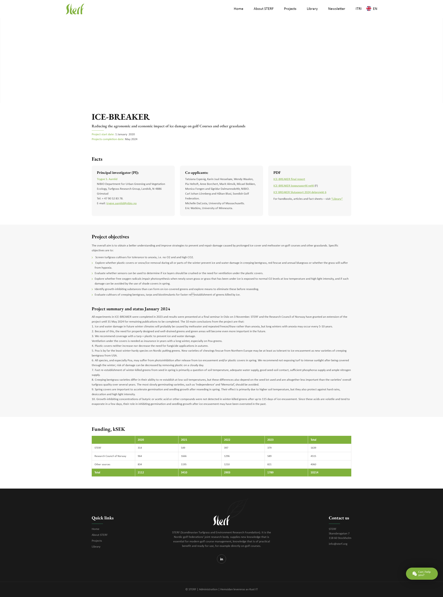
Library (96, 546)
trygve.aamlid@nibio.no (121, 203)
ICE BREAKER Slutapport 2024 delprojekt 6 (299, 192)
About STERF (100, 535)
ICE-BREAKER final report (289, 179)
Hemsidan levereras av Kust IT (239, 589)
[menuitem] (238, 9)
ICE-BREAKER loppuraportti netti (293, 185)
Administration (208, 589)
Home (95, 529)
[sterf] (75, 9)
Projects (97, 541)
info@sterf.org (338, 544)
